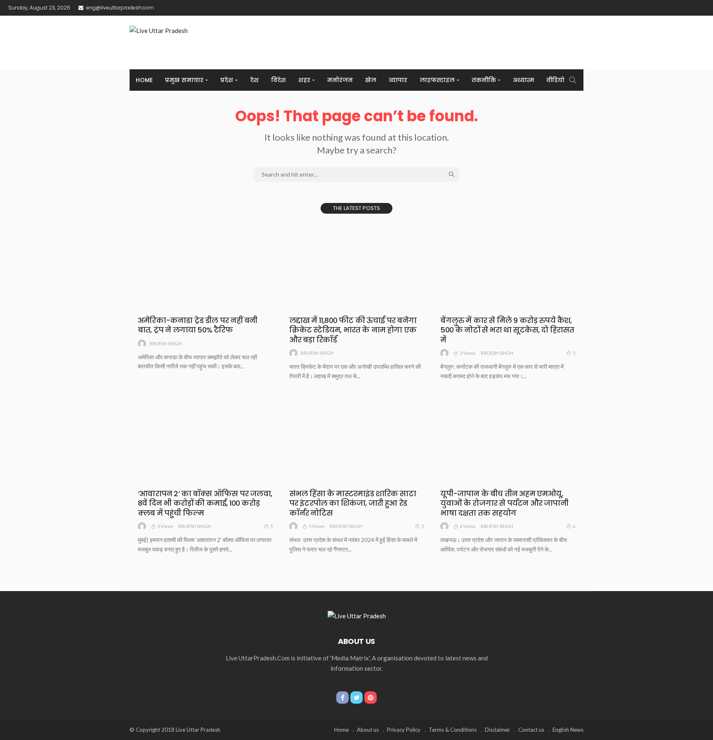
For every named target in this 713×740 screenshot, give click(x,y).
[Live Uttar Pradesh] (357, 615)
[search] (572, 80)
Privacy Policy (403, 729)
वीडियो (555, 80)
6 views (468, 526)
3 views (468, 353)
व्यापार (398, 80)
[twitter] (356, 697)
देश (254, 80)
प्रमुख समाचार (184, 80)
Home (144, 80)
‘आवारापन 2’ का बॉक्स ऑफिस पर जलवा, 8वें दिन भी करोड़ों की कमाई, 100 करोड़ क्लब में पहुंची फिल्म (205, 503)
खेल (370, 80)
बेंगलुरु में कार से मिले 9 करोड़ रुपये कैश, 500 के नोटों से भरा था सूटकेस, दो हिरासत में (507, 330)
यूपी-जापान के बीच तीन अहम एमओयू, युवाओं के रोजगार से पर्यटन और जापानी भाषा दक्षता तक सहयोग (504, 503)
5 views (165, 526)
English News (567, 729)
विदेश (278, 80)
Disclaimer (497, 729)
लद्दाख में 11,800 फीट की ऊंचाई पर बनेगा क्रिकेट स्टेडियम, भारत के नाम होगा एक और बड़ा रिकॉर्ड (353, 330)
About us (368, 729)
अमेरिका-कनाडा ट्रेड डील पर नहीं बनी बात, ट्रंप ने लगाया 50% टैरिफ (197, 325)
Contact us (531, 729)
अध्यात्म (523, 80)
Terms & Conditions (453, 729)
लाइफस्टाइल (437, 80)
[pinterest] (370, 697)
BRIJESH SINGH (165, 343)
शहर (304, 80)
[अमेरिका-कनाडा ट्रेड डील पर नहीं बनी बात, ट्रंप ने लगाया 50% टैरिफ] (205, 265)
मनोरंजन (340, 80)
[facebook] (342, 697)
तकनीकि (484, 80)
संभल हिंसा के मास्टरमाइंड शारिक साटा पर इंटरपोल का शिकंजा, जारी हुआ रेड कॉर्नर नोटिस (352, 503)
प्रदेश (226, 80)
